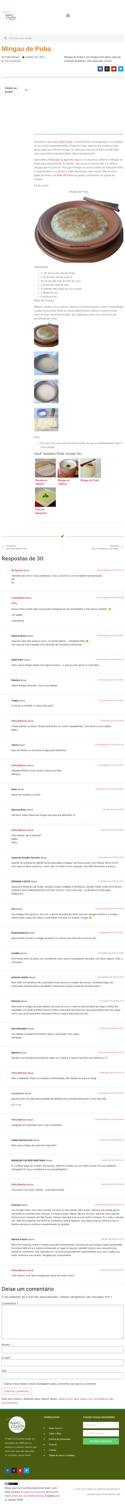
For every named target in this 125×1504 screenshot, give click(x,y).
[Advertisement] (16, 149)
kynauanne (17, 1093)
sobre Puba (65, 141)
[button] (68, 15)
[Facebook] (100, 68)
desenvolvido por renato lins (103, 1494)
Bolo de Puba (65, 175)
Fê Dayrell (16, 570)
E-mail (7, 1357)
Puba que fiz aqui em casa (64, 159)
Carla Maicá (18, 597)
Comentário (10, 1303)
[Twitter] (120, 68)
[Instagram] (107, 68)
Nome (6, 1344)
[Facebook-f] (7, 1470)
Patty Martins (19, 720)
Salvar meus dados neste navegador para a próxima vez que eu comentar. (50, 1383)
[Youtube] (114, 68)
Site (4, 1370)
